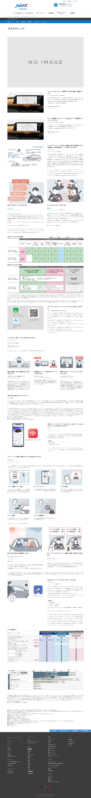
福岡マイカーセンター (51, 748)
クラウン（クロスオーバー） (13, 19)
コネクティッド (37, 21)
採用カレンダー (50, 777)
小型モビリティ (10, 754)
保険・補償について (10, 772)
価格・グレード (10, 21)
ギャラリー (45, 21)
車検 (28, 739)
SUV (8, 739)
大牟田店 (49, 740)
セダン (8, 745)
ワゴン (8, 752)
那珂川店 (29, 763)
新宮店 (29, 758)
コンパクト (9, 741)
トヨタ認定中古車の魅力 (11, 763)
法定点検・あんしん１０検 (32, 741)
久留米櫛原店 (30, 773)
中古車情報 (9, 759)
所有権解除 (69, 1)
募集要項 (49, 779)
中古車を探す (9, 765)
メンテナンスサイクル (31, 743)
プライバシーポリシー (51, 761)
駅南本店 (29, 751)
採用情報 (50, 774)
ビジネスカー (9, 750)
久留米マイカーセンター (52, 754)
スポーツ (8, 746)
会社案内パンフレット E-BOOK (53, 781)
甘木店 (49, 737)
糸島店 (29, 769)
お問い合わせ (75, 1)
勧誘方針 (49, 768)
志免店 (29, 760)
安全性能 (29, 21)
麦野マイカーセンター (51, 750)
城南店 (29, 762)
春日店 (29, 765)
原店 (28, 752)
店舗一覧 (30, 746)
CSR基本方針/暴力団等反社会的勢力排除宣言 (55, 763)
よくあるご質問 (10, 770)
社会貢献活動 (50, 770)
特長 (17, 21)
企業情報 (64, 1)
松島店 (29, 756)
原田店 (29, 767)
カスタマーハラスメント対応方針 (53, 765)
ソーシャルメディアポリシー (53, 766)
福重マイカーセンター (51, 752)
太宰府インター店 (31, 754)
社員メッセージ (50, 776)
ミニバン (8, 743)
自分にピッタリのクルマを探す (14, 737)
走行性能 (23, 21)
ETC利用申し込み (71, 743)
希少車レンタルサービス (13, 768)
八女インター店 (51, 739)
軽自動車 (8, 748)
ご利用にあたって (71, 741)
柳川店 (49, 742)
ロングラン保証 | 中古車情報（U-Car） (13, 761)
